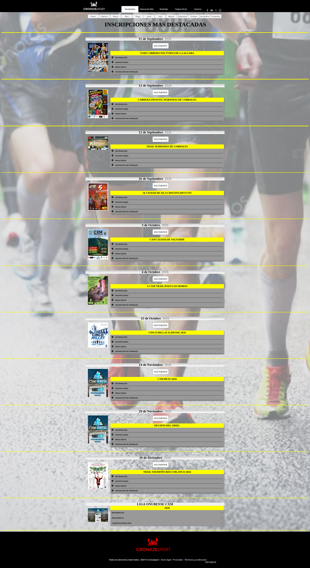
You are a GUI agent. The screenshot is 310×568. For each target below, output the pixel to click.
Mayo (138, 16)
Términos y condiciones (196, 560)
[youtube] (211, 10)
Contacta (197, 9)
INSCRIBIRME (160, 45)
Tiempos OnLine (181, 9)
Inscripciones (130, 9)
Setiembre (182, 16)
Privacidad (178, 560)
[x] (216, 10)
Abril (127, 16)
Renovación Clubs (147, 9)
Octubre (193, 16)
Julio (160, 16)
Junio (149, 16)
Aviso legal (166, 560)
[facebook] (207, 10)
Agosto (171, 16)
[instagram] (220, 10)
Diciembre (216, 16)
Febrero (104, 16)
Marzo (115, 16)
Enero (93, 16)
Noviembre (204, 16)
